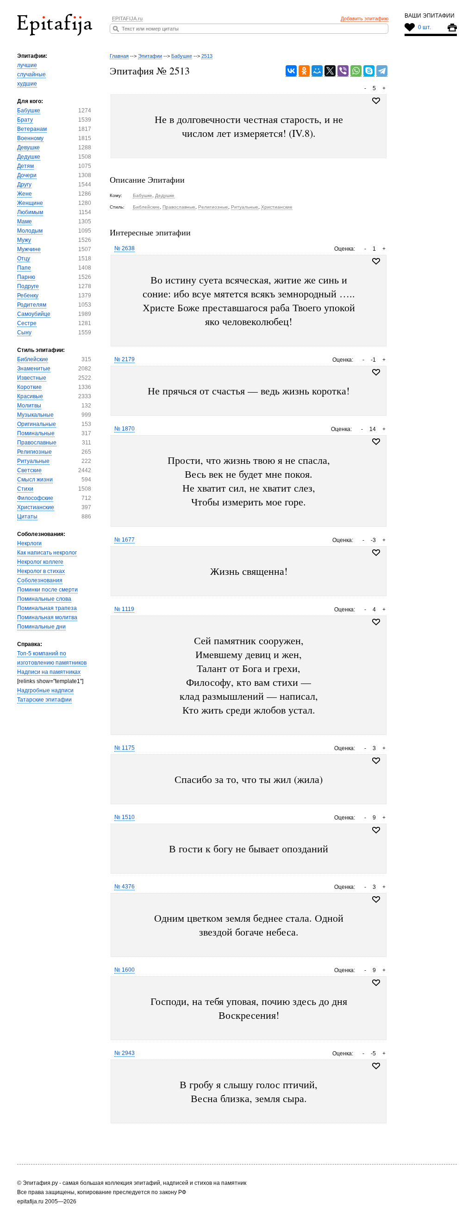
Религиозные (34, 452)
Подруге (28, 286)
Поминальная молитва (47, 617)
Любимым (30, 212)
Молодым (30, 231)
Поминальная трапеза (47, 608)
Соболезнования (39, 580)
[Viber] (343, 71)
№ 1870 (124, 428)
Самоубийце (33, 314)
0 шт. (424, 27)
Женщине (30, 203)
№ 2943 (124, 1053)
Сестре (27, 323)
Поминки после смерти (47, 589)
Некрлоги (29, 543)
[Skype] (368, 71)
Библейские (32, 359)
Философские (35, 498)
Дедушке (28, 157)
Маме (24, 221)
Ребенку (27, 295)
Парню (26, 277)
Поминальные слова (44, 599)
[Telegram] (381, 71)
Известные (31, 378)
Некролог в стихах (41, 571)
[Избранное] (376, 261)
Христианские (35, 507)
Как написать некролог (47, 552)
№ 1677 (124, 539)
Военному (30, 138)
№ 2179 (124, 359)
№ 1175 (124, 748)
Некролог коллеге (40, 562)
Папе (24, 268)
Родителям (31, 305)
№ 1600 (124, 970)
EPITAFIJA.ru (127, 18)
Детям (25, 166)
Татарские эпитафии (44, 699)
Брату (25, 120)
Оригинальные (36, 424)
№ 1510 (124, 817)
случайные (31, 74)
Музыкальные (35, 415)
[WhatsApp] (356, 71)
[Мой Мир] (317, 71)
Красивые (30, 396)
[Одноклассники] (304, 71)
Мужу (24, 240)
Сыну (24, 332)
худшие (27, 83)
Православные (36, 442)
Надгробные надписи (45, 690)
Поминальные (36, 433)
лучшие (27, 65)
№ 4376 (124, 886)
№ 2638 (124, 248)
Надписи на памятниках (49, 672)
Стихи (25, 489)
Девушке (28, 147)
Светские (29, 470)
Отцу (23, 258)
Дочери (27, 175)
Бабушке (28, 110)
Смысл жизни (35, 479)
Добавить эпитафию (364, 18)
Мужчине (29, 249)
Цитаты (27, 516)
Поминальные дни (41, 626)
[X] (330, 71)
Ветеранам (32, 129)
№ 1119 (124, 609)
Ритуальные (33, 461)
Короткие (29, 387)
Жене (24, 194)
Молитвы (29, 405)
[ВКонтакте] (291, 71)
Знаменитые (33, 368)
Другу (24, 184)
